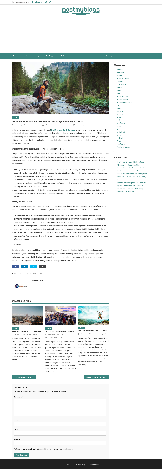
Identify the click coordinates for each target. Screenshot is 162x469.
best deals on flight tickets (28, 273)
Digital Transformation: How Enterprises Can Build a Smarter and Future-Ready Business (132, 177)
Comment (18, 397)
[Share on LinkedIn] (24, 266)
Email (16, 430)
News (127, 56)
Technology (48, 56)
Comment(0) (79, 125)
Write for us (94, 465)
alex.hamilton (33, 334)
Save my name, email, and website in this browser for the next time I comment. (45, 449)
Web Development (123, 147)
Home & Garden (122, 99)
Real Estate (121, 123)
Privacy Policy (80, 465)
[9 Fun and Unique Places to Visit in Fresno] (27, 315)
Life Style (109, 56)
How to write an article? (41, 2)
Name (17, 420)
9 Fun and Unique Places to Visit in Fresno (27, 331)
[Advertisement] (81, 35)
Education (77, 56)
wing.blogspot (101, 334)
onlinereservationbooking (53, 337)
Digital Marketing (32, 56)
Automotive (121, 72)
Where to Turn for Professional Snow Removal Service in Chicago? (97, 377)
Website (17, 439)
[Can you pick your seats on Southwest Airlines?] (60, 315)
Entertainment (90, 56)
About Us (66, 465)
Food (101, 56)
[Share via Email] (42, 266)
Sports (119, 135)
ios (118, 105)
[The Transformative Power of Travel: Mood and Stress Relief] (93, 315)
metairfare (47, 125)
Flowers (119, 90)
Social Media (121, 132)
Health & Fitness (64, 56)
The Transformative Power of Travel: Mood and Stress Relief (93, 331)
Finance (119, 87)
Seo (118, 129)
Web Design (121, 144)
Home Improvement (124, 102)
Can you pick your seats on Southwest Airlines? (60, 331)
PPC (118, 120)
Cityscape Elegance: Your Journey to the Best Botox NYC (25, 377)
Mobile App (121, 114)
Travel (119, 56)
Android (120, 69)
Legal (119, 108)
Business (17, 56)
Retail (119, 126)
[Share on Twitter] (33, 266)
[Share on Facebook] (15, 266)
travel (40, 273)
